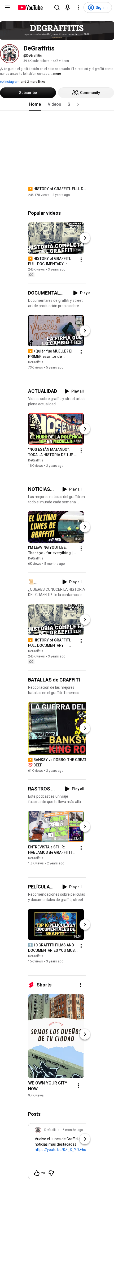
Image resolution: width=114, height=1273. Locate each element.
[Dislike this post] (51, 1173)
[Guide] (7, 7)
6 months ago (73, 1130)
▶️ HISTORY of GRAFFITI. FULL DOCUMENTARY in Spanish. (57, 189)
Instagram (12, 82)
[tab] (35, 104)
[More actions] (81, 259)
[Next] (85, 238)
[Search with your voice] (67, 7)
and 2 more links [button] (33, 82)
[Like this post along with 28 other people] (37, 1173)
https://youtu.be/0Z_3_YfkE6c (60, 1149)
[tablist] (57, 104)
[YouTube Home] (30, 7)
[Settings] (78, 7)
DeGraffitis (35, 362)
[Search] (57, 7)
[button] (78, 104)
